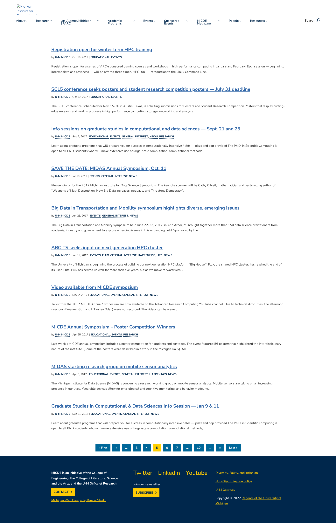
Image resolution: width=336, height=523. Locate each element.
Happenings (146, 255)
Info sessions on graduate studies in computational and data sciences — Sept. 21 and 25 (145, 129)
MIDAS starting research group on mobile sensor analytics (114, 367)
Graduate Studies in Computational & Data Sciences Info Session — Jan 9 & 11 (135, 406)
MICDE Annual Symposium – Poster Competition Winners (113, 327)
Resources (257, 21)
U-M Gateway (225, 490)
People (234, 21)
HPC (160, 255)
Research (42, 21)
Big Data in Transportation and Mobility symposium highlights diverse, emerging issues (145, 208)
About (20, 21)
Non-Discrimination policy (233, 481)
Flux (105, 255)
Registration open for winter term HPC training (101, 50)
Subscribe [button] (144, 493)
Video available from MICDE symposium (94, 287)
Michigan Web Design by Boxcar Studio (78, 500)
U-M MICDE (62, 57)
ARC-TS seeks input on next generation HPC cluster (107, 248)
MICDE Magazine (204, 22)
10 (199, 448)
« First (103, 448)
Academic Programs (115, 22)
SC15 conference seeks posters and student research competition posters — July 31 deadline (150, 89)
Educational (100, 57)
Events (148, 21)
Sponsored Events (171, 22)
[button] (317, 20)
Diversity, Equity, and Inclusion (236, 473)
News (154, 136)
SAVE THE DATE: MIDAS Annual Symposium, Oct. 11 (108, 168)
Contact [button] (61, 492)
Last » (233, 448)
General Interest (135, 136)
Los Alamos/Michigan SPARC (75, 22)
